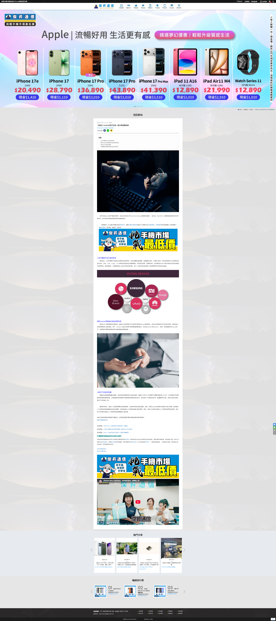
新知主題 (141, 613)
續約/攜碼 (113, 442)
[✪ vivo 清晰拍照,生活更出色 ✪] (138, 59)
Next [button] (273, 59)
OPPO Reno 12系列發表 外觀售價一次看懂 (115, 426)
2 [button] (135, 106)
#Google (141, 567)
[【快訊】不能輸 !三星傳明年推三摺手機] (171, 548)
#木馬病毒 (105, 128)
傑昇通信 (122, 225)
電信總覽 (180, 611)
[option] (138, 59)
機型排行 (128, 8)
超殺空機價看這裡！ (103, 420)
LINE (275, 428)
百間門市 (147, 442)
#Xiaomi (110, 567)
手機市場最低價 (133, 225)
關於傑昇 (179, 8)
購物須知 (170, 613)
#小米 (96, 567)
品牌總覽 (141, 611)
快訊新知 (171, 8)
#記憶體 (125, 567)
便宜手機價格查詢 (101, 449)
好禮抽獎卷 (151, 225)
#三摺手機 (168, 567)
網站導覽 (180, 613)
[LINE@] (247, 1)
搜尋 (273, 1)
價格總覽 (121, 8)
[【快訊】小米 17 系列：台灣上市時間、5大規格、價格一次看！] (104, 548)
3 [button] (136, 106)
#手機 (121, 567)
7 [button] (142, 106)
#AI (118, 567)
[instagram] (239, 1)
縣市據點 (160, 611)
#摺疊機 (173, 567)
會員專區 (264, 1)
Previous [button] (2, 59)
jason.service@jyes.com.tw (106, 614)
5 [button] (139, 106)
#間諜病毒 (110, 128)
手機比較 (143, 8)
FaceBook (274, 424)
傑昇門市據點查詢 (101, 451)
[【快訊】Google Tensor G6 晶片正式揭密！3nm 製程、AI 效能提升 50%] (149, 548)
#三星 (163, 567)
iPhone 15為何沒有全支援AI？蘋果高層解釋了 (116, 432)
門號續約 (158, 225)
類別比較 (151, 613)
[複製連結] (111, 130)
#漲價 (129, 567)
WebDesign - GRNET (148, 619)
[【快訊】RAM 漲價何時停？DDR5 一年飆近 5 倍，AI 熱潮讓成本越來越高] (126, 548)
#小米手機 (101, 567)
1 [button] (133, 106)
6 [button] (140, 106)
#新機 (105, 567)
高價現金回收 (133, 442)
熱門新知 (160, 613)
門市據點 (157, 8)
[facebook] (254, 1)
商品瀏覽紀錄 (274, 430)
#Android (99, 128)
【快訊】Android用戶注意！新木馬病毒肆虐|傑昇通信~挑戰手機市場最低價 (106, 8)
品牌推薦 (151, 611)
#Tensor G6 (142, 569)
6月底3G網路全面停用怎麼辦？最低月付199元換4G (118, 429)
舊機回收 (150, 8)
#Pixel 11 (150, 567)
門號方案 (164, 8)
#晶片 (146, 567)
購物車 (270, 2)
